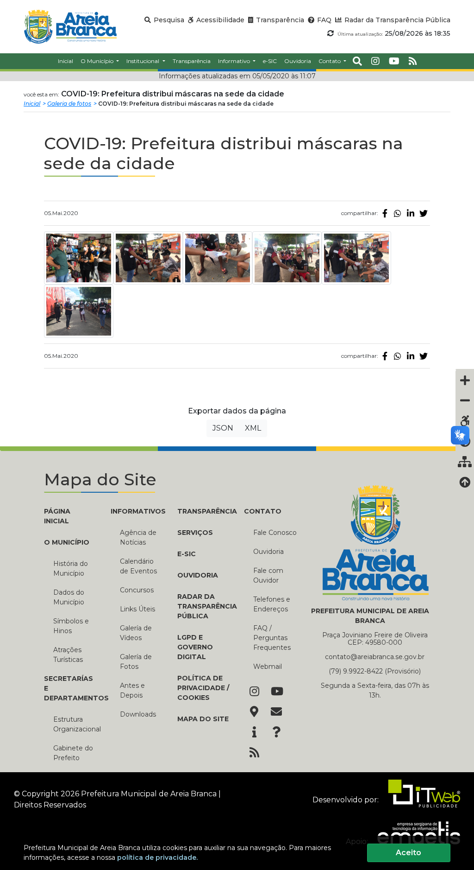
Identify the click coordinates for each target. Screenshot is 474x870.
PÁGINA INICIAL (57, 516)
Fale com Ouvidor (268, 575)
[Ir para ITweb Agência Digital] (420, 799)
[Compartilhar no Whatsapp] (397, 213)
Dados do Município (68, 597)
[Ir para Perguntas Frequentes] (276, 732)
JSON (222, 428)
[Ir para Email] (276, 712)
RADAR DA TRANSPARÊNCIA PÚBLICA (203, 606)
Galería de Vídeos (136, 633)
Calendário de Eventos (138, 566)
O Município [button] (98, 60)
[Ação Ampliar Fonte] (464, 380)
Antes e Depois (132, 690)
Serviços (195, 532)
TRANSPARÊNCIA (203, 511)
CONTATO (262, 511)
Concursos (137, 590)
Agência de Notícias (138, 537)
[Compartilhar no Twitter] (423, 213)
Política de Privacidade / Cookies (203, 688)
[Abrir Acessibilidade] (464, 369)
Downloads (138, 714)
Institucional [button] (143, 60)
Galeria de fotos (69, 103)
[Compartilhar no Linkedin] (410, 213)
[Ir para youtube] (394, 61)
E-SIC (186, 554)
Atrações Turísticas (68, 655)
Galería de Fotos (136, 662)
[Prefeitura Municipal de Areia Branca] (70, 27)
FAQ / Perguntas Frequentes (272, 638)
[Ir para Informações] (254, 732)
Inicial (32, 103)
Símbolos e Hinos (71, 626)
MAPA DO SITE (203, 719)
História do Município (70, 568)
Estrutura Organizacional (75, 724)
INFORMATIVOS (137, 511)
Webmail (267, 666)
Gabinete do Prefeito (73, 753)
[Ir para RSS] (254, 753)
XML (253, 428)
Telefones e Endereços (271, 604)
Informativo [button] (234, 60)
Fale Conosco (275, 532)
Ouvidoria (268, 551)
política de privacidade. (157, 857)
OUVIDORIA (197, 575)
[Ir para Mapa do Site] (254, 712)
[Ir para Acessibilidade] (464, 421)
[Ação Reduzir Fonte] (464, 400)
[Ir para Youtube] (276, 692)
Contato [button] (330, 60)
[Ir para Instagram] (254, 692)
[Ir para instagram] (375, 61)
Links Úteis (137, 609)
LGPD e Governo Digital (195, 647)
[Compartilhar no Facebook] (384, 213)
